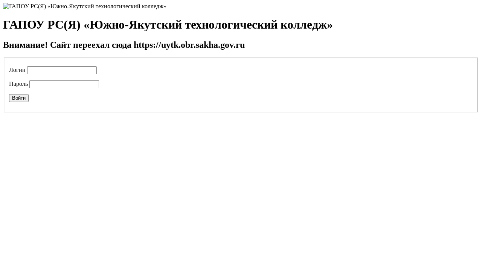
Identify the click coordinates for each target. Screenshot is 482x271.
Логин (17, 70)
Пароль (18, 84)
